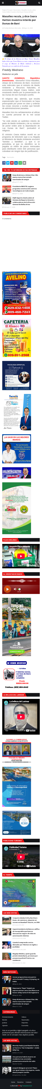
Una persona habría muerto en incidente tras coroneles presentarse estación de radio (24, 1059)
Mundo (4, 1020)
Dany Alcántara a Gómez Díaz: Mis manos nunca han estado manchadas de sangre (25, 177)
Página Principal (7, 10)
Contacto (28, 1082)
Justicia (4, 1023)
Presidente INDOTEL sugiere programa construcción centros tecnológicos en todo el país (25, 188)
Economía (25, 1025)
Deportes (25, 1023)
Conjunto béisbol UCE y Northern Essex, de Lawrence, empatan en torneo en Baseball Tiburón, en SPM (26, 920)
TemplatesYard (27, 1086)
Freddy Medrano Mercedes (12, 28)
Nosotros (20, 1082)
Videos (24, 1017)
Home (13, 1082)
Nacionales (16, 10)
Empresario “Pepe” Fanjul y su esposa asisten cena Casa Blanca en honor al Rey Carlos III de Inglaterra (26, 990)
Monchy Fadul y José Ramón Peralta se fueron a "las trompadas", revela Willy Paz (26, 1048)
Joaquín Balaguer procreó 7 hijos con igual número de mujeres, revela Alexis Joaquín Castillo (26, 1070)
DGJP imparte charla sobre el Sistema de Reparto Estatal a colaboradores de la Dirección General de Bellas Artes (24, 201)
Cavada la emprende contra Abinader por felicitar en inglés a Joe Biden (25, 944)
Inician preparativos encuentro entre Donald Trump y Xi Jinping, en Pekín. (26, 979)
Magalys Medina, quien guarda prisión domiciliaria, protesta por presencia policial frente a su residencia (25, 957)
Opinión (5, 1025)
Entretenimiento (7, 1017)
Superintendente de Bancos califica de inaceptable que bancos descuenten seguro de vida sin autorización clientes (26, 932)
